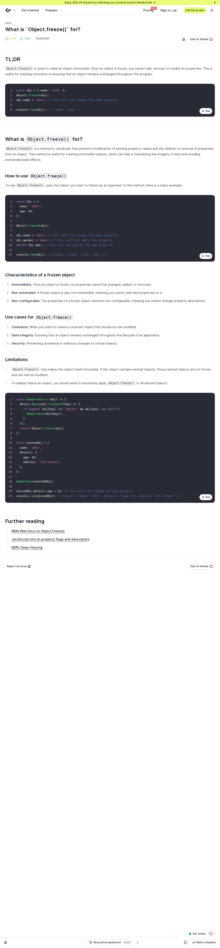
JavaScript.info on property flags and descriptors (50, 539)
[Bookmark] (185, 942)
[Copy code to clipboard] (211, 88)
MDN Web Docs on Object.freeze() (38, 531)
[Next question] (138, 942)
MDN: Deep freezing (27, 547)
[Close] (215, 2)
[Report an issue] (184, 39)
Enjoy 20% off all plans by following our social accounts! (108, 2)
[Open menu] (212, 10)
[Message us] (211, 934)
